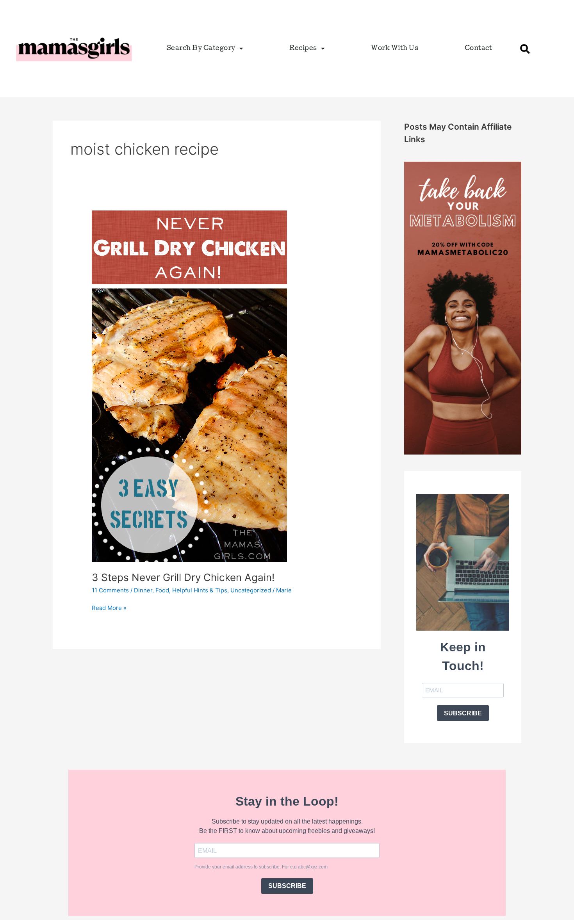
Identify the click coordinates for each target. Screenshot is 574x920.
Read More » (109, 607)
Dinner (143, 590)
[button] (525, 49)
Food (162, 590)
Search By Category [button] (201, 48)
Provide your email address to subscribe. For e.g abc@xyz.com (261, 867)
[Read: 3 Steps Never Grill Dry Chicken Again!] (189, 385)
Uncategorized (250, 590)
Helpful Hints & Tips (199, 590)
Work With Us (394, 48)
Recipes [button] (303, 48)
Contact (478, 48)
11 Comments (110, 590)
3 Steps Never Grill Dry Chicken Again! (183, 577)
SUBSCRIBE (463, 713)
